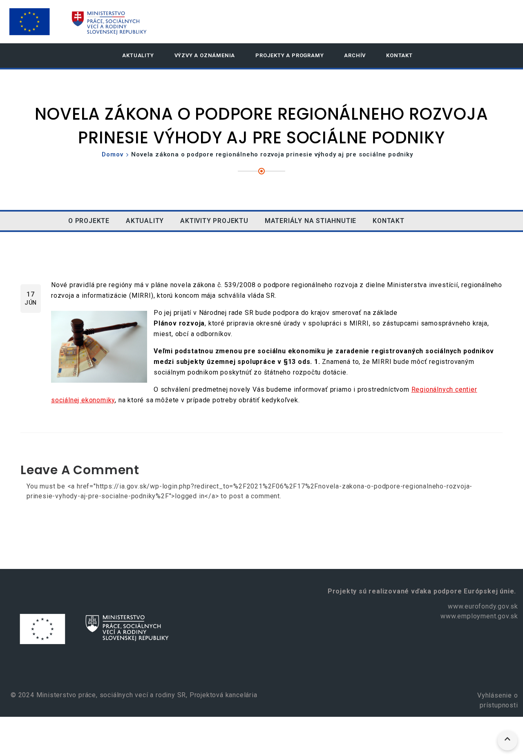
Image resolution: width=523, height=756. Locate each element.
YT (450, 221)
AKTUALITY (138, 55)
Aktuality (145, 221)
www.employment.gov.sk (479, 616)
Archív (355, 55)
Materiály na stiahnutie (310, 221)
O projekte (89, 221)
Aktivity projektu (214, 221)
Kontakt (399, 55)
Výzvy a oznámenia (204, 55)
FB (425, 221)
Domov (112, 154)
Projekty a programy (289, 55)
